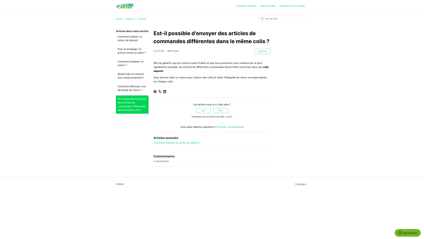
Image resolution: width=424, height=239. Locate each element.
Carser (119, 18)
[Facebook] (155, 91)
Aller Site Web (268, 5)
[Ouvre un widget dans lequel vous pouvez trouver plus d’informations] (408, 233)
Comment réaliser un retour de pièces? (130, 38)
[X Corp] (159, 91)
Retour (130, 18)
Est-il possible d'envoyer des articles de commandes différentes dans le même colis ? (132, 104)
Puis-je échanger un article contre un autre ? (132, 50)
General (142, 18)
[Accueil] (125, 6)
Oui (203, 110)
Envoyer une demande (230, 126)
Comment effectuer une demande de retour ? (132, 88)
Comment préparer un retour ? (131, 63)
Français (300, 184)
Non (220, 110)
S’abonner (262, 51)
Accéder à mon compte (292, 5)
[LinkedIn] (164, 91)
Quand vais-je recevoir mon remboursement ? (131, 75)
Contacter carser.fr (246, 5)
